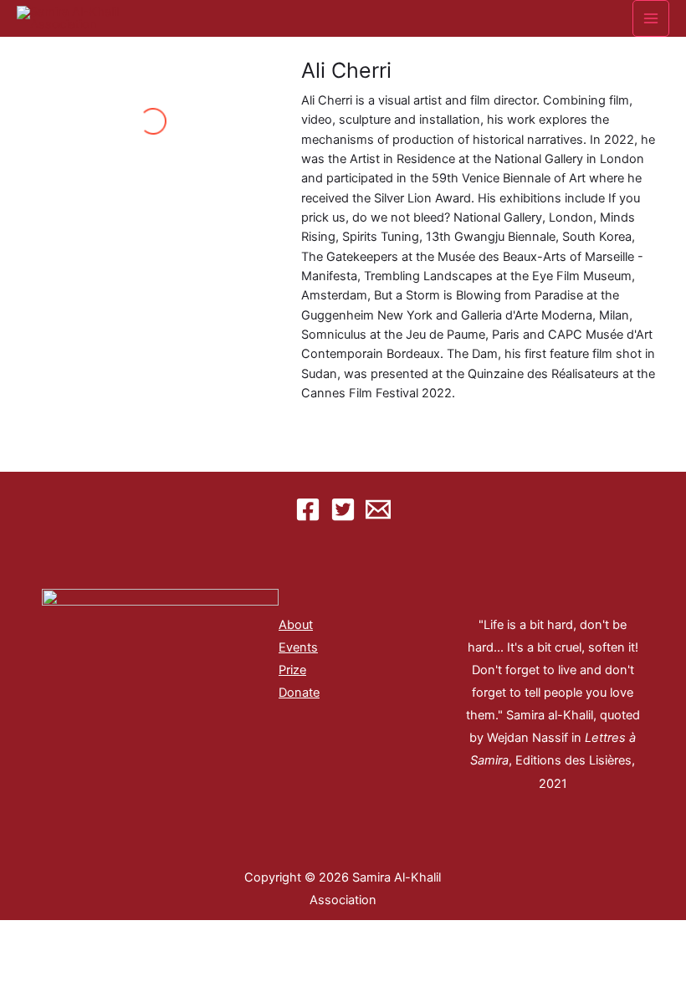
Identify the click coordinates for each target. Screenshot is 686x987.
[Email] (378, 509)
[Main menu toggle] (650, 18)
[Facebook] (307, 509)
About (296, 624)
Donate (299, 692)
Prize (292, 670)
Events (298, 647)
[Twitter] (343, 509)
